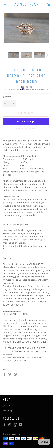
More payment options (26, 128)
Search (6, 405)
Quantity (7, 97)
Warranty (7, 410)
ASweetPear (26, 4)
